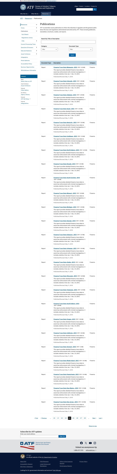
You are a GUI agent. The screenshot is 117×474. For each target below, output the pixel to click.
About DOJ (23, 461)
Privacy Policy (83, 461)
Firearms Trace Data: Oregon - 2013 (64, 319)
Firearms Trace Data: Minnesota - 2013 (65, 67)
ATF (21, 18)
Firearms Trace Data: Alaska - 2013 (64, 262)
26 (77, 418)
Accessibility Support (26, 464)
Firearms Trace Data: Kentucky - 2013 (65, 122)
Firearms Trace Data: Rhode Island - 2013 (66, 360)
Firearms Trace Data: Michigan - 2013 (65, 207)
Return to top (93, 426)
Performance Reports (66, 466)
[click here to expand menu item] (36, 25)
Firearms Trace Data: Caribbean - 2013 (65, 136)
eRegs (76, 6)
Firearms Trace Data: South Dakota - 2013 (66, 303)
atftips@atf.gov (90, 450)
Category (44, 46)
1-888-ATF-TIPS (78, 450)
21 (58, 418)
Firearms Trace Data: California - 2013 (65, 333)
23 (66, 418)
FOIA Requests (44, 461)
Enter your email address (27, 434)
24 (69, 418)
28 (85, 418)
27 (81, 418)
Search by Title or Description (50, 38)
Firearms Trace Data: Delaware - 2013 (65, 234)
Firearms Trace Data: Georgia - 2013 (65, 221)
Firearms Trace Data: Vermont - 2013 (65, 347)
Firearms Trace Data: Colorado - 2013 (65, 81)
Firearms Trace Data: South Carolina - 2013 (67, 177)
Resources (28, 18)
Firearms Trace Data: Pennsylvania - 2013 (66, 374)
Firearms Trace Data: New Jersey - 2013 (66, 402)
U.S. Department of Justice (49, 457)
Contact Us (94, 6)
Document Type (74, 46)
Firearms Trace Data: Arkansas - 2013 (65, 248)
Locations (87, 6)
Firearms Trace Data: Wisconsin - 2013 (65, 276)
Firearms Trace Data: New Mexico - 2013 (66, 388)
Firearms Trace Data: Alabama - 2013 (65, 95)
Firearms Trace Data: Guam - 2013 (64, 109)
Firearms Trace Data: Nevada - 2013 (64, 164)
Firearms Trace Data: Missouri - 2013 (65, 193)
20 (54, 418)
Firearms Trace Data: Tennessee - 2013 (65, 290)
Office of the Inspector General (66, 462)
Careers (81, 6)
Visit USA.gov (57, 470)
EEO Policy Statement (26, 466)
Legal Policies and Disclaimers (45, 465)
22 (62, 418)
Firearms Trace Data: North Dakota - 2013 (66, 150)
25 (73, 418)
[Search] (95, 9)
